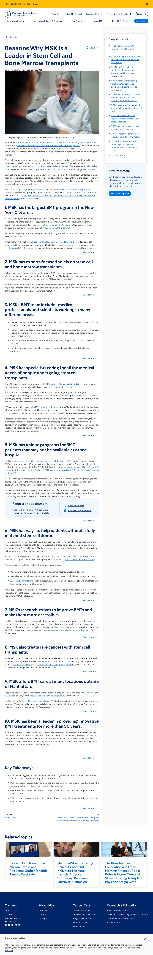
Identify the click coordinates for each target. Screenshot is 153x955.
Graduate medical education (120, 918)
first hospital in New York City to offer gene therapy (56, 242)
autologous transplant (40, 169)
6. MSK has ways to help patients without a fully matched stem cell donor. (126, 108)
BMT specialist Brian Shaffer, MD (79, 559)
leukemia (21, 142)
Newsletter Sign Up (120, 193)
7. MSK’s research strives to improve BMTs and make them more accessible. (125, 118)
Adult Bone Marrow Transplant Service (76, 189)
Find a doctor (79, 926)
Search (140, 14)
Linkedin (19, 925)
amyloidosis (60, 142)
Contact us (10, 910)
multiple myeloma (45, 142)
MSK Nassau (10, 696)
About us (43, 910)
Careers (42, 914)
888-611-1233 (32, 4)
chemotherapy (11, 166)
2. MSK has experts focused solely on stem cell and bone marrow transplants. (126, 59)
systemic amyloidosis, (23, 664)
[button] (80, 14)
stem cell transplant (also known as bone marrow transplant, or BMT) (48, 145)
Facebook (9, 925)
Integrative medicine (82, 918)
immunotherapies (81, 630)
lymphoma (31, 142)
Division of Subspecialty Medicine (65, 384)
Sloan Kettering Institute (118, 910)
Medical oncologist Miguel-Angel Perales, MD (25, 189)
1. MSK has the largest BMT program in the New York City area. (124, 49)
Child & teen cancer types (85, 914)
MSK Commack (87, 693)
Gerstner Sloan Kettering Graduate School (126, 914)
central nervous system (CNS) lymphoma (55, 664)
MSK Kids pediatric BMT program (53, 228)
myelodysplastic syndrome (83, 142)
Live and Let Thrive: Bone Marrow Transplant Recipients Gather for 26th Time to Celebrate (78, 819)
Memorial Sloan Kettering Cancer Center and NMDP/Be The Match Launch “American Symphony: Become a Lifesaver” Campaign (75, 872)
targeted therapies (59, 630)
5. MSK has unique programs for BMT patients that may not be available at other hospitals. (125, 97)
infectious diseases (49, 407)
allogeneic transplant (86, 169)
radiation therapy (60, 166)
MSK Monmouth (58, 696)
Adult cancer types (81, 910)
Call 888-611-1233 (76, 505)
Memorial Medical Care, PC (40, 701)
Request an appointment (79, 510)
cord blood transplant (22, 581)
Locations (9, 914)
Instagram (6, 925)
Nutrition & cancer (81, 922)
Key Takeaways (118, 155)
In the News (12, 37)
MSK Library (112, 922)
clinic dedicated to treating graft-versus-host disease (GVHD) (42, 461)
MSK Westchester (38, 696)
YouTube (16, 925)
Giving (42, 918)
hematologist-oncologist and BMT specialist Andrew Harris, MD (46, 470)
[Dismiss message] (147, 3)
